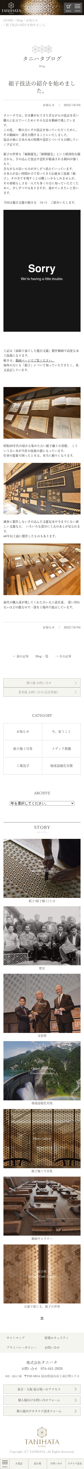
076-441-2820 (52, 1368)
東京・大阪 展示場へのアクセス (39, 1389)
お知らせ (49, 105)
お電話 (18, 1463)
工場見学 (22, 765)
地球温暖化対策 (61, 765)
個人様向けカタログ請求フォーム (39, 1411)
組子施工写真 (23, 748)
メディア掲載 (61, 748)
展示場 (37, 1463)
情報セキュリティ (57, 1337)
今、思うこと (61, 731)
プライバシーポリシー (21, 1347)
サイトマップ (15, 1337)
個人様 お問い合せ (38, 682)
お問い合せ (56, 1463)
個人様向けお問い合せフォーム (39, 1400)
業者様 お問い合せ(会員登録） (39, 692)
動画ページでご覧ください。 (35, 360)
